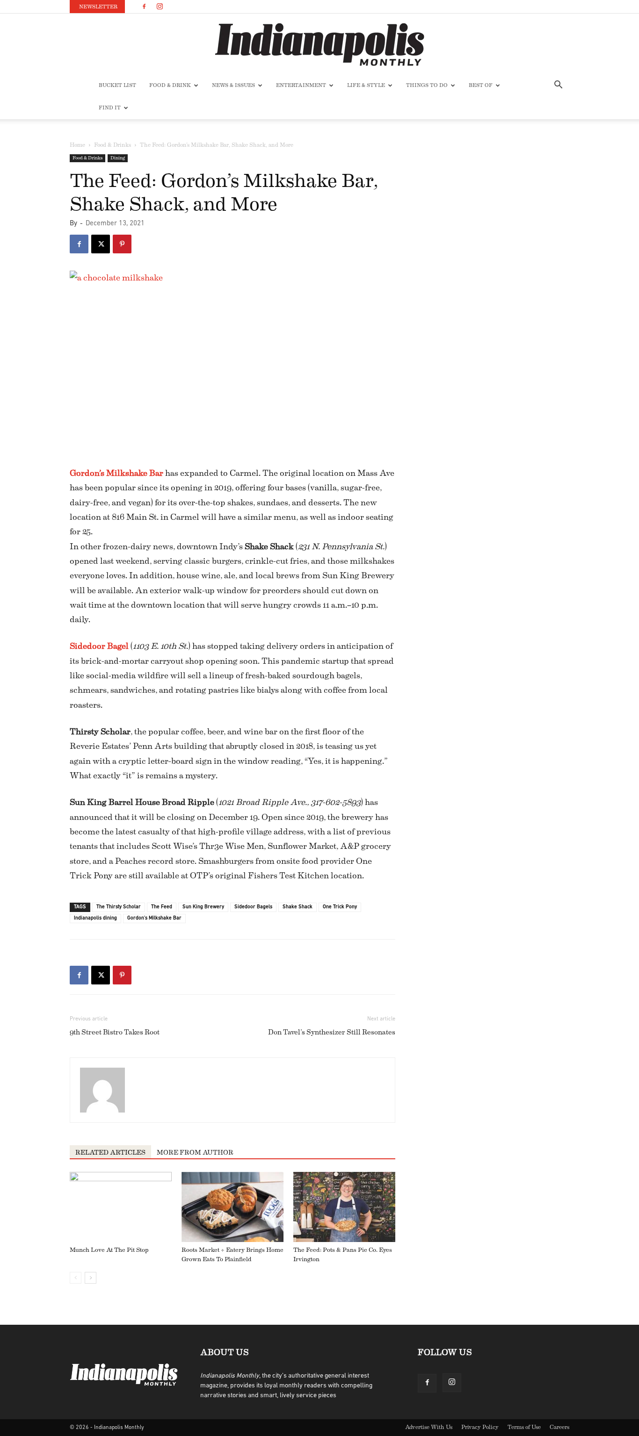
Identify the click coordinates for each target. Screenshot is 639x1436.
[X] (100, 244)
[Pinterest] (122, 244)
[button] (558, 86)
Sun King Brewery (203, 907)
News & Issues (233, 85)
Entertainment (301, 85)
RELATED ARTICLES (110, 1152)
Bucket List (117, 85)
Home (77, 145)
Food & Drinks (112, 145)
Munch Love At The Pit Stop (109, 1250)
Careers (559, 1427)
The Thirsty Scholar (118, 907)
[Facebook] (144, 6)
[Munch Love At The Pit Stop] (121, 1207)
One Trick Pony (340, 907)
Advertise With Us (428, 1427)
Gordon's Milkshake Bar (154, 918)
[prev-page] (75, 1278)
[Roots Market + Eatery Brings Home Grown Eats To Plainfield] (232, 1207)
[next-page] (90, 1278)
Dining (117, 158)
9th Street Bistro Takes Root (115, 1032)
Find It (110, 107)
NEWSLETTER (98, 6)
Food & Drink (170, 85)
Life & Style (366, 85)
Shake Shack (297, 907)
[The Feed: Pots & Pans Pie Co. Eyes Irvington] (344, 1207)
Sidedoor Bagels (253, 907)
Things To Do (427, 85)
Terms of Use (524, 1427)
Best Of (481, 85)
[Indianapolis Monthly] (319, 44)
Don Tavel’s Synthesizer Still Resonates (331, 1032)
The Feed (161, 907)
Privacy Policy (480, 1427)
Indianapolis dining (95, 918)
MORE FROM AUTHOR (195, 1152)
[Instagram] (159, 6)
